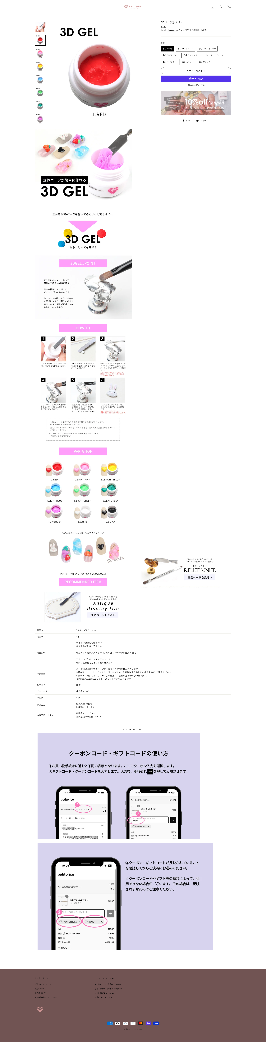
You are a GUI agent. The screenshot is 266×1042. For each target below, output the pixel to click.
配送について (40, 993)
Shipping (172, 30)
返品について (40, 989)
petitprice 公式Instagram (108, 984)
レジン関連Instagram (104, 993)
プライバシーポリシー (44, 984)
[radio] (167, 48)
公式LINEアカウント (103, 997)
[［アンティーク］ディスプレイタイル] (83, 625)
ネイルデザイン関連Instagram (108, 989)
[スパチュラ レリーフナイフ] (180, 587)
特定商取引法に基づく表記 (46, 997)
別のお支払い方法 (196, 85)
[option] (100, 73)
